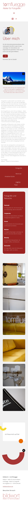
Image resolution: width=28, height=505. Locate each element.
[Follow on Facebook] (16, 19)
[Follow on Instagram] (12, 19)
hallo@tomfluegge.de (8, 486)
